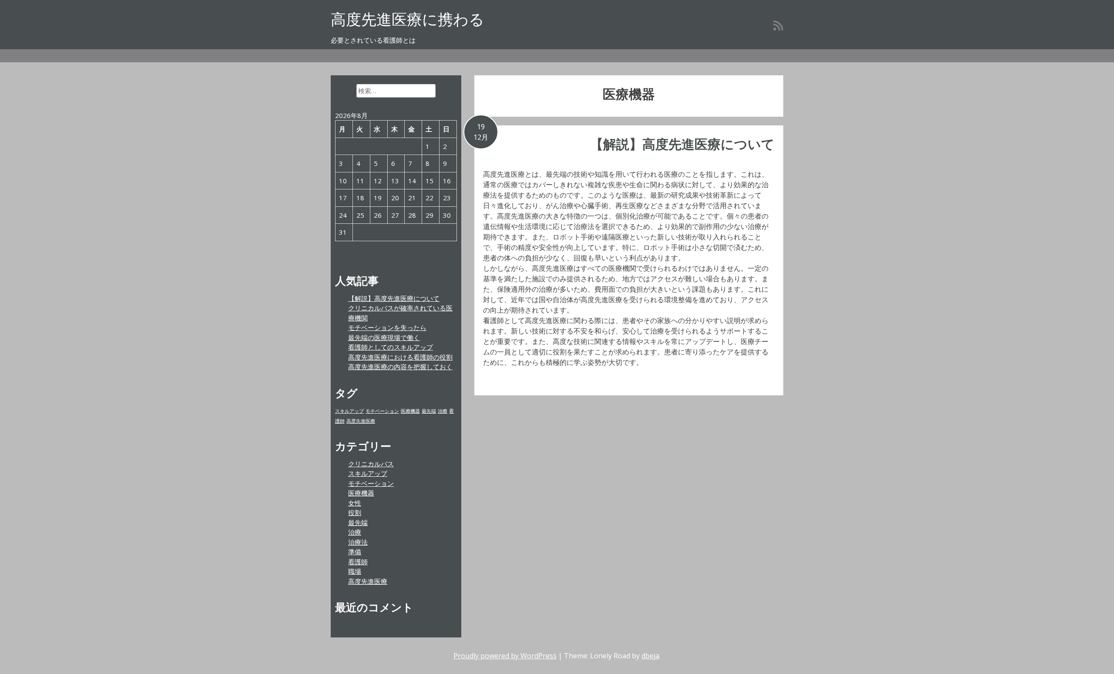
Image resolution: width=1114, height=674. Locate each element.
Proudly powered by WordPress (505, 656)
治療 (442, 411)
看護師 (358, 561)
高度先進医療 (360, 421)
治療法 (358, 542)
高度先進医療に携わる (407, 19)
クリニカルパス (371, 463)
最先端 (429, 411)
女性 (354, 503)
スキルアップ (349, 411)
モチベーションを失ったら (387, 327)
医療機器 (410, 411)
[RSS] (778, 25)
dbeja (650, 656)
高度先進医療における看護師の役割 (400, 357)
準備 (354, 551)
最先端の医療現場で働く (384, 337)
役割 (354, 512)
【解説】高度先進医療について (682, 144)
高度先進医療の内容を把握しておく (400, 366)
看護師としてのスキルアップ (390, 347)
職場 (354, 571)
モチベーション (382, 411)
